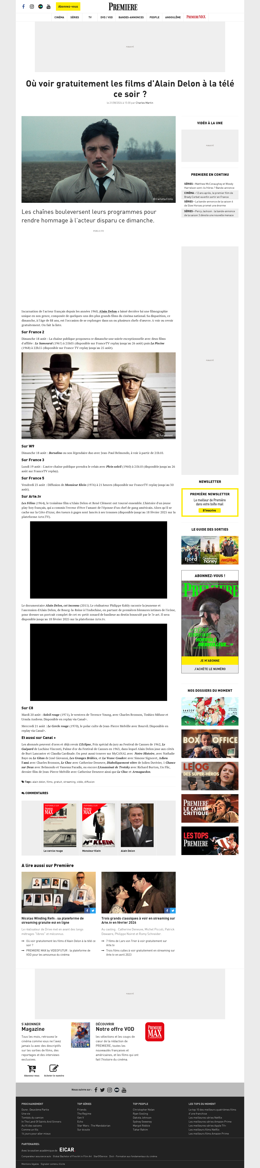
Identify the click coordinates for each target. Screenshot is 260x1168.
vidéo (80, 781)
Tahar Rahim (140, 1129)
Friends (81, 1109)
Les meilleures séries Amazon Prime (210, 1121)
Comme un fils (30, 1129)
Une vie (26, 1113)
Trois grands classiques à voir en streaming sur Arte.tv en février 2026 (138, 920)
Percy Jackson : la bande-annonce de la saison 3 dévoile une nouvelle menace (209, 213)
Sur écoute (83, 1129)
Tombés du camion (33, 1117)
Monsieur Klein (91, 850)
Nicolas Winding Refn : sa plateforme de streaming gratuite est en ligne (53, 920)
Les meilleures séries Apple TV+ (207, 1125)
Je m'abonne (210, 660)
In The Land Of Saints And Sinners (41, 1121)
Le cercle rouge (53, 850)
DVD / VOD (106, 17)
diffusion (89, 781)
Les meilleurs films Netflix (204, 1129)
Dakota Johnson (142, 1117)
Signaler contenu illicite (53, 1163)
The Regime (84, 1113)
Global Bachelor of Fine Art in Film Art (72, 1156)
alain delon (39, 781)
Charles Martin (144, 102)
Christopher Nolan (144, 1109)
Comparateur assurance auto (36, 1156)
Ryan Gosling (140, 1113)
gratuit (58, 781)
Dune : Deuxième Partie (35, 1109)
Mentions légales (30, 1163)
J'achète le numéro (210, 669)
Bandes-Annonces (131, 17)
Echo (80, 1121)
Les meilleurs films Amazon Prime (209, 1133)
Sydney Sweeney (142, 1121)
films (50, 781)
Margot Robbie (141, 1125)
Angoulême (173, 17)
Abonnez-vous (68, 6)
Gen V (80, 1117)
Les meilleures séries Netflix (205, 1117)
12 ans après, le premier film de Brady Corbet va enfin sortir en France (208, 194)
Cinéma (59, 17)
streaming (69, 781)
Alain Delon (128, 850)
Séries (74, 17)
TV (90, 17)
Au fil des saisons (32, 1125)
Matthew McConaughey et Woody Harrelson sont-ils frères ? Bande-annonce (209, 185)
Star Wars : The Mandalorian (93, 1125)
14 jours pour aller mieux (36, 1133)
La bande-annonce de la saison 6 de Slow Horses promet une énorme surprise (208, 204)
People (154, 17)
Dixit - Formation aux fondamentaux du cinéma (133, 1156)
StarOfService (100, 1156)
